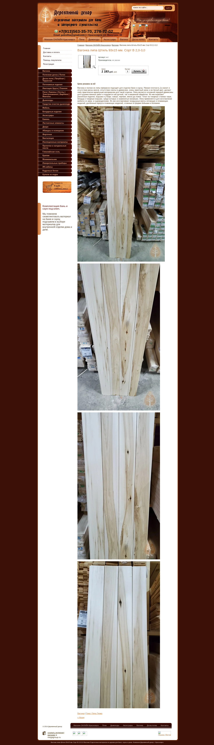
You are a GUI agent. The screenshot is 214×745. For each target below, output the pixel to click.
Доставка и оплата (51, 52)
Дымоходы (114, 725)
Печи (104, 725)
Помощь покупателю (52, 60)
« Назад (80, 717)
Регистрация (48, 64)
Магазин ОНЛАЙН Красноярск (98, 45)
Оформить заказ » (61, 188)
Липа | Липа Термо (94, 713)
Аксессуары (128, 725)
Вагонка (115, 45)
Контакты (47, 56)
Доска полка (152, 725)
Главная (46, 48)
